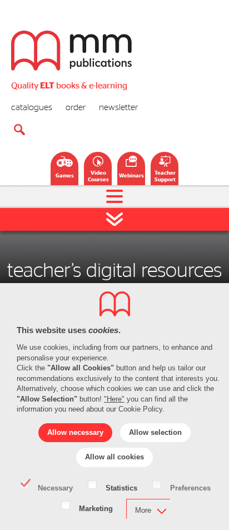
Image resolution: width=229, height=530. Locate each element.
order (76, 107)
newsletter (118, 107)
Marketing (96, 507)
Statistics (121, 487)
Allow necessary (75, 432)
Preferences (190, 487)
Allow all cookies (114, 457)
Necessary (55, 487)
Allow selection (155, 432)
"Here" (114, 399)
